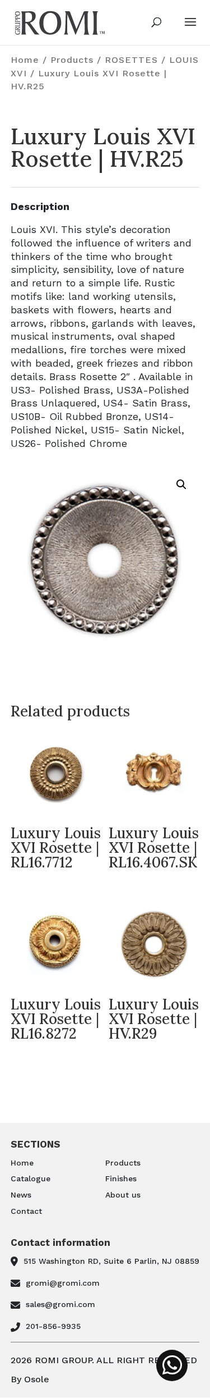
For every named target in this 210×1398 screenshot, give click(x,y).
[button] (181, 484)
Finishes (121, 1178)
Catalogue (30, 1178)
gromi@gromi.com (63, 1282)
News (21, 1194)
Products (72, 59)
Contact (26, 1211)
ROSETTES (131, 59)
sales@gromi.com (60, 1304)
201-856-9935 (53, 1326)
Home (25, 59)
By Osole (30, 1379)
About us (123, 1194)
